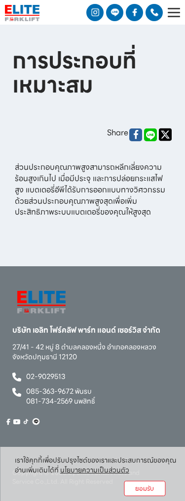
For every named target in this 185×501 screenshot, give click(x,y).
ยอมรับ (144, 488)
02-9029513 (45, 376)
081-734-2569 (49, 401)
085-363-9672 (50, 391)
